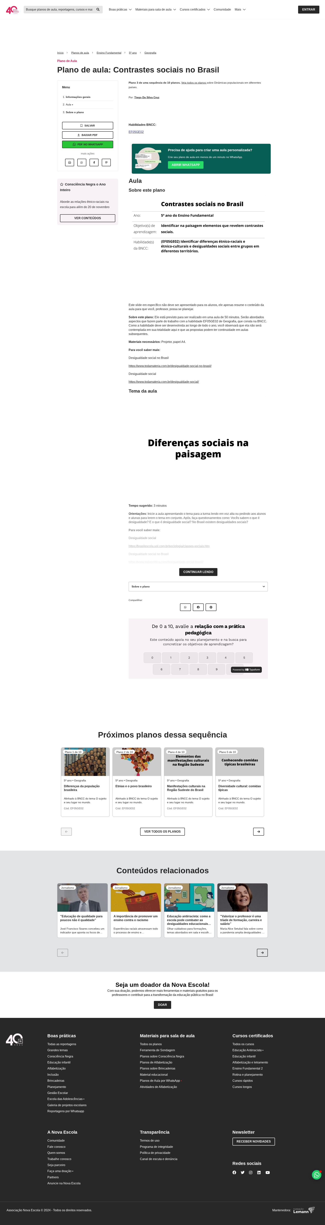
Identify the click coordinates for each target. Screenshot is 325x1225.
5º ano (133, 52)
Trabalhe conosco (59, 1159)
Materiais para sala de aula (153, 9)
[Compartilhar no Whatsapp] (81, 162)
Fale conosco (56, 1146)
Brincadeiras (55, 1080)
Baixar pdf (90, 135)
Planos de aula (80, 52)
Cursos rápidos (242, 1080)
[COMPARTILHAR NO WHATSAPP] (185, 607)
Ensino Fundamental (109, 52)
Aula (69, 104)
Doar (162, 1004)
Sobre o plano (75, 112)
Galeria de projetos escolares (67, 1105)
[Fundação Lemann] (304, 1210)
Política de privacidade (155, 1152)
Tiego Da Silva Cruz (146, 97)
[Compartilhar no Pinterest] (106, 162)
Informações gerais (78, 96)
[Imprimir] (69, 162)
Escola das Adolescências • (65, 1099)
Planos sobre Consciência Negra (162, 1056)
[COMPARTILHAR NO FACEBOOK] (198, 607)
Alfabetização (56, 1068)
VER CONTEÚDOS (87, 218)
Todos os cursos (243, 1044)
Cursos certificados (193, 9)
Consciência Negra (60, 1056)
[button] (258, 832)
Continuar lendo (198, 572)
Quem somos (56, 1152)
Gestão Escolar (57, 1093)
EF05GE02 (136, 131)
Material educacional (154, 1074)
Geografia (150, 52)
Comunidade (222, 9)
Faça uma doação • (60, 1171)
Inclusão (53, 1074)
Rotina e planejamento (247, 1074)
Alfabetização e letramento (250, 1062)
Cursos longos (242, 1086)
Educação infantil (59, 1062)
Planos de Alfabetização (156, 1062)
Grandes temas (57, 1050)
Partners (53, 1177)
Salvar (89, 125)
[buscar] (98, 9)
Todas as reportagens (61, 1044)
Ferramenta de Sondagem (157, 1050)
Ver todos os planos (162, 831)
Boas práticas (118, 9)
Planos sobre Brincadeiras (157, 1068)
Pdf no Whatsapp (90, 144)
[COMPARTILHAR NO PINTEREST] (211, 607)
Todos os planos (151, 1044)
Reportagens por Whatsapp (65, 1111)
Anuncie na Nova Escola (63, 1183)
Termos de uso (149, 1140)
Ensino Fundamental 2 (247, 1068)
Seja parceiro (56, 1165)
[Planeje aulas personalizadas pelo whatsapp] (317, 1175)
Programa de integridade (156, 1146)
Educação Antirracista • (247, 1050)
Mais (238, 9)
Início (60, 52)
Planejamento (56, 1086)
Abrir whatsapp (186, 164)
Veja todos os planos (194, 82)
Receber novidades (254, 1141)
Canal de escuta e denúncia (158, 1159)
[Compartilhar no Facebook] (94, 162)
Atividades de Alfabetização (158, 1086)
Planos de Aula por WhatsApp (161, 1080)
